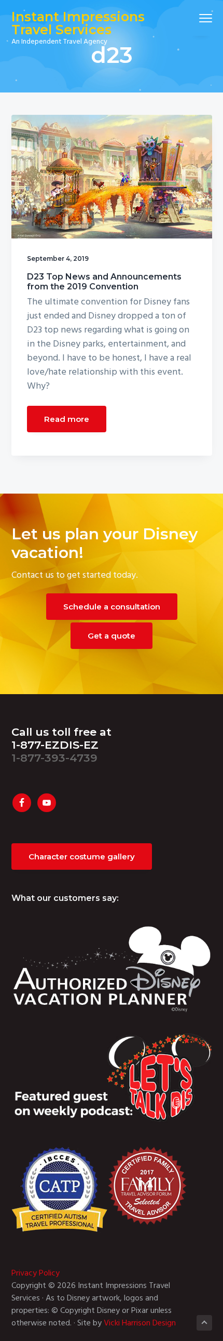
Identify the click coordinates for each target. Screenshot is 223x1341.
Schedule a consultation (111, 607)
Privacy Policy (35, 1273)
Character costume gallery (82, 856)
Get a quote (111, 636)
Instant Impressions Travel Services (78, 23)
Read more (66, 419)
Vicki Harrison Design (140, 1323)
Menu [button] (193, 18)
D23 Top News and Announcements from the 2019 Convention (104, 281)
